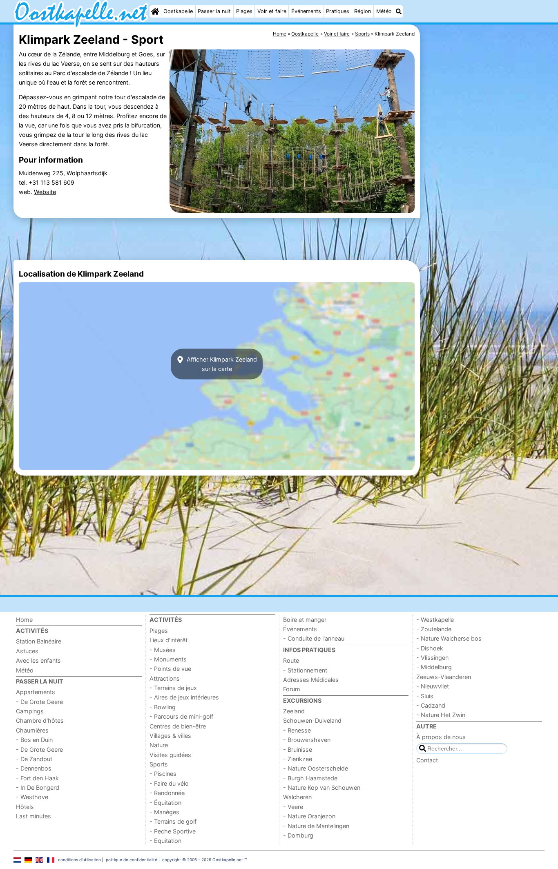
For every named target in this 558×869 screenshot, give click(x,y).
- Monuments (168, 659)
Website (45, 191)
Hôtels (25, 806)
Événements (306, 11)
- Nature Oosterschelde (315, 768)
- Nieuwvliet (432, 686)
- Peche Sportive (173, 831)
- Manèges (164, 812)
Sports (159, 764)
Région (362, 11)
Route (291, 660)
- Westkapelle (435, 619)
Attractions (165, 678)
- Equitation (165, 840)
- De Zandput (34, 758)
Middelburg (114, 54)
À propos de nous (441, 736)
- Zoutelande (433, 629)
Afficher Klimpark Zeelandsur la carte (221, 364)
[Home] (155, 11)
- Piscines (163, 773)
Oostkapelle (178, 11)
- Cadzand (430, 705)
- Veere (293, 806)
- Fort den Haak (37, 778)
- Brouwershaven (306, 739)
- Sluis (424, 696)
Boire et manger (304, 619)
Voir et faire (271, 11)
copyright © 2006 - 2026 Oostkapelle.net (202, 859)
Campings (30, 711)
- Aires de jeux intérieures (184, 697)
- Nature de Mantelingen (316, 825)
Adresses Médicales (311, 679)
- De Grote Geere (39, 701)
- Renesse (297, 730)
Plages (244, 11)
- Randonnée (167, 792)
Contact (427, 760)
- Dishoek (429, 648)
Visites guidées (170, 754)
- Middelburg (434, 666)
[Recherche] (398, 11)
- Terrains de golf (173, 821)
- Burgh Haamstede (310, 778)
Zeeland (294, 711)
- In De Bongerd (37, 787)
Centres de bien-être (178, 726)
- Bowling (163, 707)
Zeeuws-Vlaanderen (443, 676)
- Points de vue (170, 668)
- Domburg (298, 835)
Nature (159, 745)
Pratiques (337, 11)
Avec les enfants (38, 660)
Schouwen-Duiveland (312, 720)
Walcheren (297, 796)
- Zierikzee (297, 758)
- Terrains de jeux (173, 687)
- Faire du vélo (169, 783)
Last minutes (33, 816)
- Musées (163, 649)
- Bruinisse (297, 749)
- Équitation (165, 802)
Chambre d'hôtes (40, 720)
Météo (384, 11)
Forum (291, 689)
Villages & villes (170, 735)
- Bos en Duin (34, 739)
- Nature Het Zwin (440, 714)
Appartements (35, 691)
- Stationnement (305, 670)
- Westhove (32, 796)
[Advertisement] (483, 212)
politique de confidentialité (131, 859)
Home (24, 619)
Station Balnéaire (38, 641)
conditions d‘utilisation (79, 859)
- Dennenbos (33, 768)
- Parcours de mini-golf (181, 716)
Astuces (27, 651)
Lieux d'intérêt (168, 640)
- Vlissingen (432, 657)
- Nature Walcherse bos (449, 638)
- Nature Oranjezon (309, 816)
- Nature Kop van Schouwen (321, 787)
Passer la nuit (214, 11)
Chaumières (32, 730)
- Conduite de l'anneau (313, 638)
